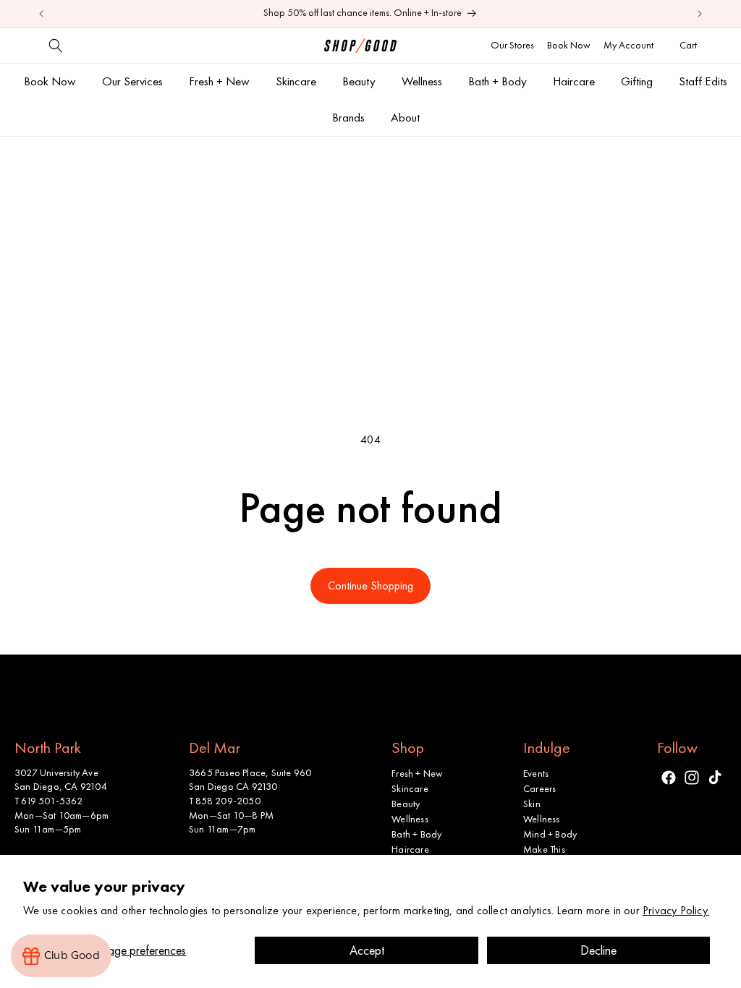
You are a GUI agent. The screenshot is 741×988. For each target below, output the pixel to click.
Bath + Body (416, 833)
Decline (598, 950)
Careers (539, 788)
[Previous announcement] (41, 13)
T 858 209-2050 (225, 800)
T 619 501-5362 (48, 800)
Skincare (409, 788)
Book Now (568, 44)
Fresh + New (417, 773)
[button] (55, 45)
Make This (544, 849)
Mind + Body (550, 833)
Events (536, 773)
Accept (367, 950)
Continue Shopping (370, 585)
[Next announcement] (700, 13)
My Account (628, 44)
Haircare (410, 849)
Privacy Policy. (676, 910)
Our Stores (512, 44)
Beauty (405, 803)
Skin (532, 803)
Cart (689, 44)
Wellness (409, 818)
